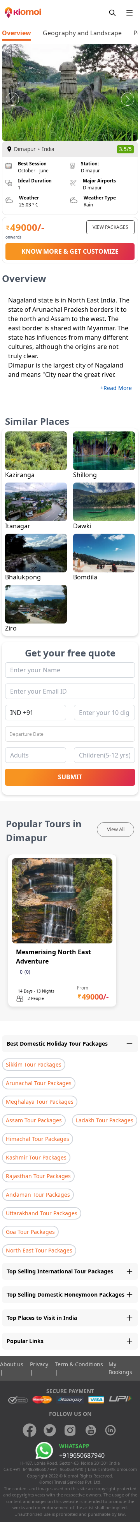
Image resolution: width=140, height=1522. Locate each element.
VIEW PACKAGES (110, 227)
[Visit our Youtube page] (90, 1430)
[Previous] (12, 99)
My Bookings (120, 1368)
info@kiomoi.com (119, 1469)
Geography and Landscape (82, 33)
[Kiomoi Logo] (23, 12)
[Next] (127, 99)
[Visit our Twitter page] (50, 1430)
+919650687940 (82, 1455)
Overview (16, 33)
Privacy (39, 1364)
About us (11, 1364)
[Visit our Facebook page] (30, 1430)
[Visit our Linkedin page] (110, 1430)
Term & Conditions (79, 1364)
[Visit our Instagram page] (70, 1430)
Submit (70, 777)
